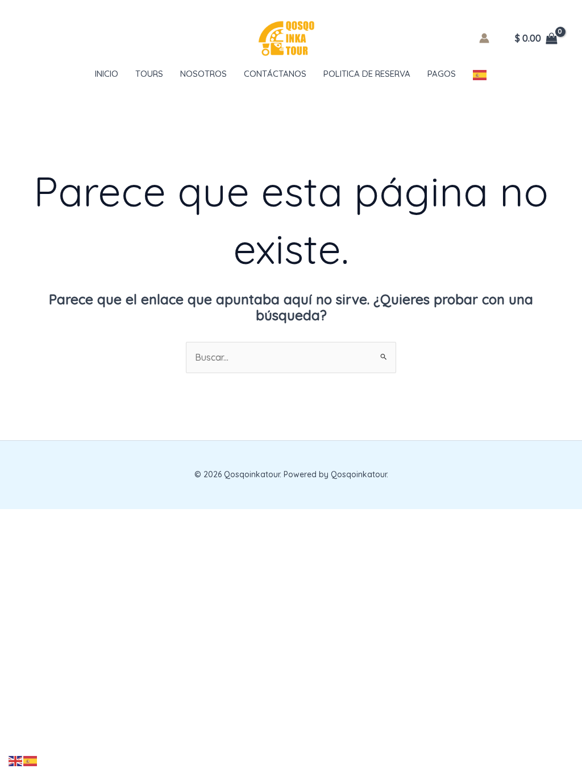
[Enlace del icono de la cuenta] (484, 38)
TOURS (149, 73)
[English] (16, 760)
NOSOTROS (203, 73)
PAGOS (441, 73)
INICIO (106, 73)
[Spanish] (480, 73)
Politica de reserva (366, 73)
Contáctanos (275, 73)
